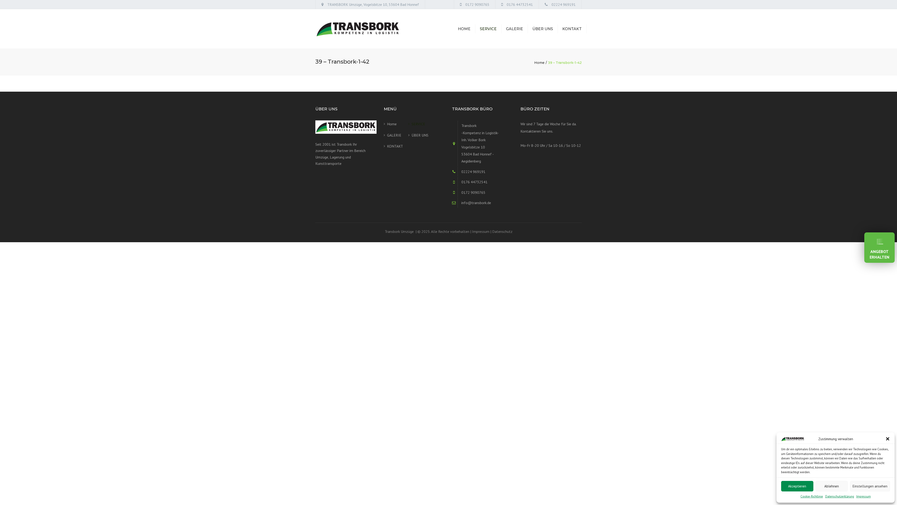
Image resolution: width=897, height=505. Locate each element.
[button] (887, 438)
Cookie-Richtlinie (812, 496)
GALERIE (514, 29)
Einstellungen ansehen (870, 486)
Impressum (863, 496)
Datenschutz (502, 231)
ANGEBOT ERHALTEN (879, 254)
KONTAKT (572, 29)
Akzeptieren (797, 486)
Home (464, 29)
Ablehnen (831, 486)
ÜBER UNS (542, 29)
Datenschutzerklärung (839, 496)
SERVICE (488, 29)
